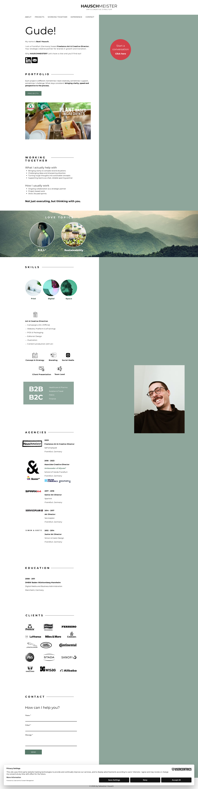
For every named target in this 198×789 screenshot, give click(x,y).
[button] (88, 136)
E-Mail (27, 725)
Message (28, 735)
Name (27, 715)
